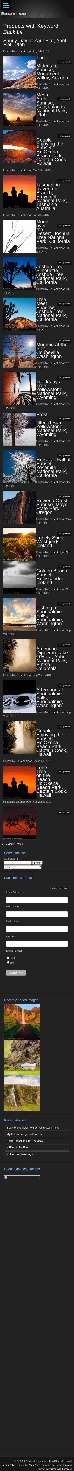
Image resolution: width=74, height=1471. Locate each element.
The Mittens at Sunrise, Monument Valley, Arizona (52, 67)
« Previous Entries (12, 843)
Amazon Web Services (59, 1469)
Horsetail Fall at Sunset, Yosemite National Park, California (53, 467)
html (12, 958)
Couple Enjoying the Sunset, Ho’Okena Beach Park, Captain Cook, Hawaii (52, 151)
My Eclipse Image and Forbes (24, 1134)
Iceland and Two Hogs (20, 1154)
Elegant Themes (63, 1465)
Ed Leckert (22, 51)
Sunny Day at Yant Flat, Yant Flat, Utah (34, 42)
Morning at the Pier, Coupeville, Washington (52, 350)
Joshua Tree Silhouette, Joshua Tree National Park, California (51, 274)
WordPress (34, 1465)
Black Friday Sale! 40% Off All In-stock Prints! (33, 1127)
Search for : (11, 858)
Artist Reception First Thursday (25, 1140)
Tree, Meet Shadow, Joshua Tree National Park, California (51, 309)
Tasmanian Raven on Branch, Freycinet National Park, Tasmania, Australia (51, 196)
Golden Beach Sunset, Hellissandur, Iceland (51, 576)
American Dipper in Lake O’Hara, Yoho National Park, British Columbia (52, 658)
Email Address (15, 892)
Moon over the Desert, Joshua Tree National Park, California (53, 231)
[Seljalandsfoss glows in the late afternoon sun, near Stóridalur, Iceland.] (22, 1038)
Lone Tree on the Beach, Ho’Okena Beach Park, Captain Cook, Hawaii (52, 781)
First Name (12, 906)
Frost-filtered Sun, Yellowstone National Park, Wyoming (51, 424)
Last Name (12, 921)
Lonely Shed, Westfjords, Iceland (50, 541)
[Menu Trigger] (6, 5)
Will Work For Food (18, 1147)
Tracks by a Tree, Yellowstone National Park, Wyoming (51, 389)
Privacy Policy (8, 1465)
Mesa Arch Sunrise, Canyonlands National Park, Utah (51, 104)
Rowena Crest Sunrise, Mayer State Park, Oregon (52, 506)
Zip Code (11, 936)
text (12, 962)
